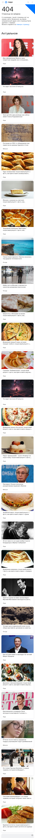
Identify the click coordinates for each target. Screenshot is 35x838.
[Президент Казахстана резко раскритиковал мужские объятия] (17, 478)
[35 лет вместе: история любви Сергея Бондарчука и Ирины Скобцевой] (17, 535)
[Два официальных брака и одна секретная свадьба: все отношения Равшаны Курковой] (17, 52)
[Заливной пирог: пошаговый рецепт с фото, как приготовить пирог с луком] (17, 506)
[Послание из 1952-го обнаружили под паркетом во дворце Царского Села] (17, 137)
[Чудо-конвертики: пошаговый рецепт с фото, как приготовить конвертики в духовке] (17, 165)
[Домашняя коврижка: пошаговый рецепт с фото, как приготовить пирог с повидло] (17, 563)
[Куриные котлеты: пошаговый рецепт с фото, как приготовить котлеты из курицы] (17, 819)
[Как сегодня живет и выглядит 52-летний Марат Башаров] (17, 648)
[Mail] (6, 2)
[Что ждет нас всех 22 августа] (17, 393)
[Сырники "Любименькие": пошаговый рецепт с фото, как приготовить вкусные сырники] (17, 364)
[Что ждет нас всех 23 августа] (17, 80)
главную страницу (22, 24)
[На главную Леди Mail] (10, 2)
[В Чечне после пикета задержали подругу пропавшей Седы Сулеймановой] (17, 733)
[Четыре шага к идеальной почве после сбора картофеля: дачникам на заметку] (17, 620)
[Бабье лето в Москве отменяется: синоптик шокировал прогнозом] (17, 279)
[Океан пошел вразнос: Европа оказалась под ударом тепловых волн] (17, 251)
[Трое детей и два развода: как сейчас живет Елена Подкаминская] (17, 109)
